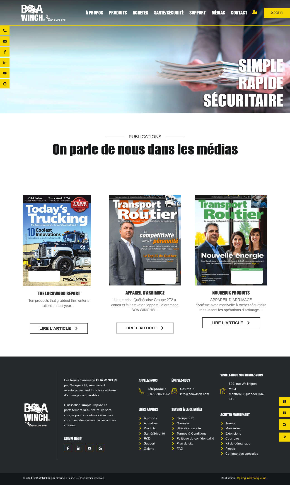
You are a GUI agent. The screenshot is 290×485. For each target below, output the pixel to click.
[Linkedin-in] (5, 62)
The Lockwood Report (59, 293)
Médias (218, 12)
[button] (284, 424)
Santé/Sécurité (169, 12)
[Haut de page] (284, 437)
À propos (94, 12)
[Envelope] (5, 41)
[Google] (5, 83)
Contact (239, 12)
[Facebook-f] (5, 52)
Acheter (140, 12)
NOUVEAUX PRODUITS (231, 292)
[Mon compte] (254, 12)
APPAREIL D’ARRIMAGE (145, 292)
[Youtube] (5, 73)
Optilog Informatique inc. (252, 478)
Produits (118, 12)
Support (197, 12)
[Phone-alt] (5, 30)
